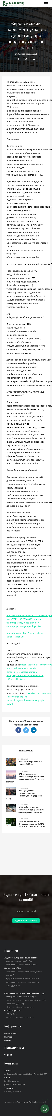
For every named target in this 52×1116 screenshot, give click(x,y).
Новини (7, 1040)
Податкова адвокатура (15, 1003)
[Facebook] (4, 1054)
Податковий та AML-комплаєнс (20, 1007)
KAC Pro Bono (11, 1014)
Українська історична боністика (20, 1017)
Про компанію (10, 1033)
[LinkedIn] (11, 1054)
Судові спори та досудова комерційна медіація (26, 1000)
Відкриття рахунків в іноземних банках (23, 978)
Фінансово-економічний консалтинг (21, 964)
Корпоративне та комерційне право (21, 996)
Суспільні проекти (12, 1010)
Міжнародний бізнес (13, 968)
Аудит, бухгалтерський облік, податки (21, 957)
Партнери (8, 1037)
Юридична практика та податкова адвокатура (24, 993)
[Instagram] (8, 1054)
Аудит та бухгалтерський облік (19, 961)
